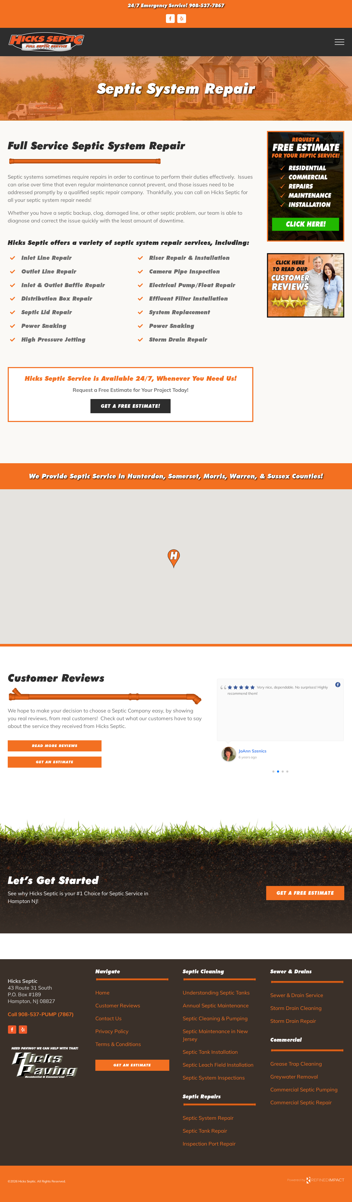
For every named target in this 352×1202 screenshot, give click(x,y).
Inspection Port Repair (209, 1143)
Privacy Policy (112, 1031)
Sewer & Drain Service (296, 995)
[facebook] (12, 1029)
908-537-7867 (206, 5)
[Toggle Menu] (339, 42)
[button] (174, 559)
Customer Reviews (117, 1005)
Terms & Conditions (118, 1044)
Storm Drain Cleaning (296, 1008)
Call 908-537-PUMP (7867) (41, 1014)
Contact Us (108, 1018)
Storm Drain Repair (293, 1021)
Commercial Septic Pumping (304, 1089)
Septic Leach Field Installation (218, 1065)
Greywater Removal (294, 1076)
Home (102, 992)
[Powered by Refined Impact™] (316, 1180)
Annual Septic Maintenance (216, 1005)
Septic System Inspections (214, 1077)
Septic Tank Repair (205, 1131)
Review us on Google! (18, 775)
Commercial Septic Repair (301, 1102)
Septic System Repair (208, 1118)
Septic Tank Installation (210, 1052)
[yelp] (23, 1029)
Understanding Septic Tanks (216, 992)
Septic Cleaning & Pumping (215, 1018)
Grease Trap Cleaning (296, 1063)
